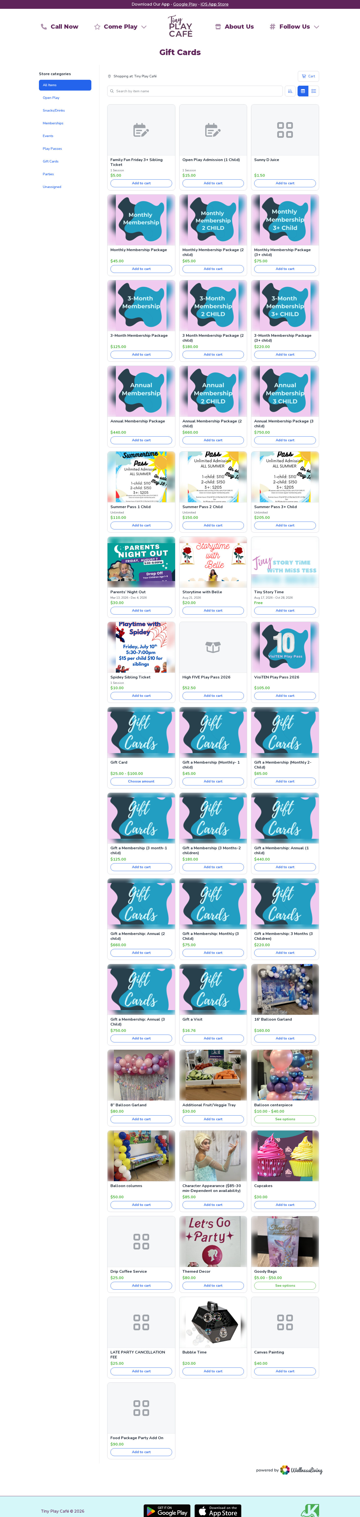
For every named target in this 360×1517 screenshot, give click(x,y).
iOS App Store (214, 4)
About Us (239, 26)
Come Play (120, 26)
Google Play (185, 4)
